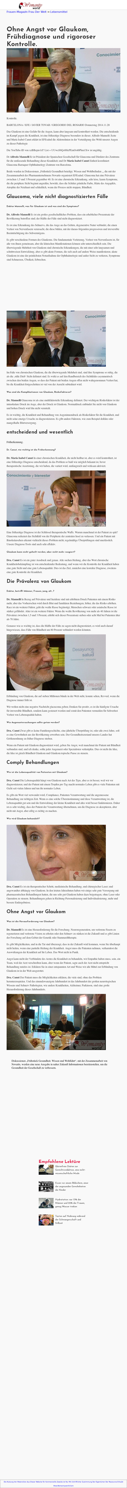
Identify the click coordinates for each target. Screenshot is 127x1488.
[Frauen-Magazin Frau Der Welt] (29, 6)
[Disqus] (63, 1117)
